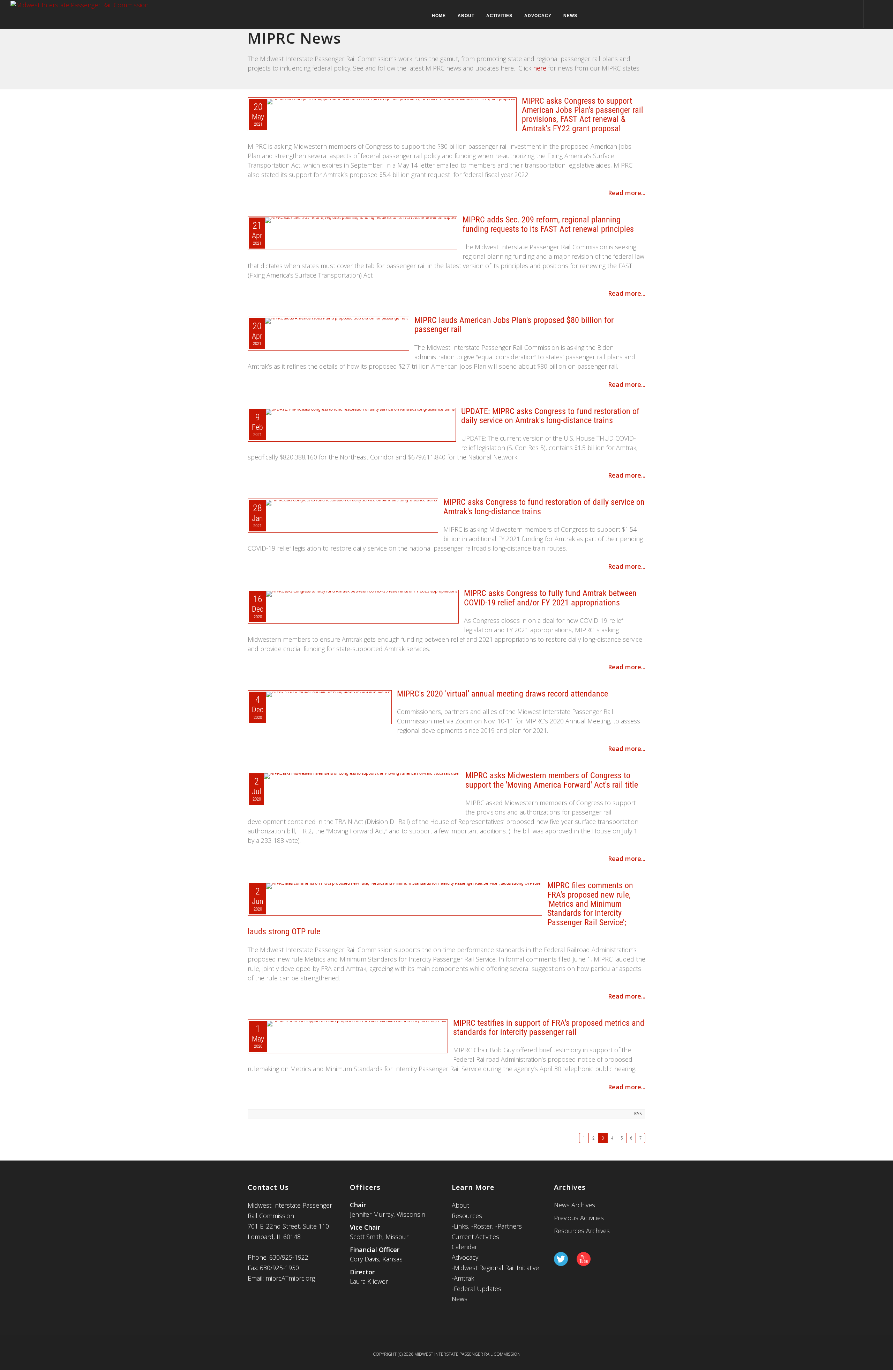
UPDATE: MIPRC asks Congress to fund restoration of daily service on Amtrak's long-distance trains (550, 415)
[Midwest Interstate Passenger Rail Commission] (79, 4)
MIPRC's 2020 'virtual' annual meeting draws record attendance (502, 694)
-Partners (508, 1226)
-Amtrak (463, 1278)
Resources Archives (582, 1231)
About (466, 15)
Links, (462, 1226)
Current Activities (475, 1236)
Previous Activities (579, 1218)
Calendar (464, 1247)
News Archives (574, 1205)
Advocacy (537, 15)
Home (439, 15)
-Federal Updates (476, 1288)
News (570, 15)
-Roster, (483, 1226)
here (539, 68)
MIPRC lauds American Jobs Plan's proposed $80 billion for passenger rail (514, 324)
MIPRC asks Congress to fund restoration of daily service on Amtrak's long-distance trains (544, 506)
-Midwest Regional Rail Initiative (495, 1268)
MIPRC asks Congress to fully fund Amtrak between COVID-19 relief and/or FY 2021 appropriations (550, 597)
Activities (499, 15)
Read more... (626, 193)
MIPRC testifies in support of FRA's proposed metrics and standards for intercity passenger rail (548, 1027)
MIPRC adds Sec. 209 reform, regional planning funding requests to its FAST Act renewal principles (548, 224)
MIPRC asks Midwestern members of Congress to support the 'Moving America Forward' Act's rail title (551, 780)
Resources (467, 1215)
